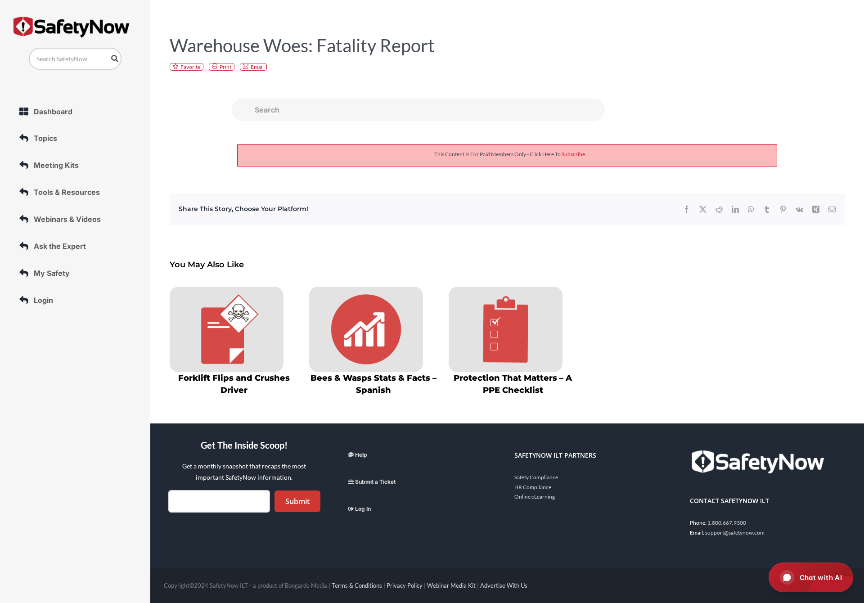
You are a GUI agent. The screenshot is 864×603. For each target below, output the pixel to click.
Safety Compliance (536, 477)
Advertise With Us (503, 585)
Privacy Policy (405, 585)
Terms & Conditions (357, 585)
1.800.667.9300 (726, 522)
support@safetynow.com (735, 532)
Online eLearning (534, 496)
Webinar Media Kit (451, 585)
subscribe (573, 154)
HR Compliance (532, 487)
